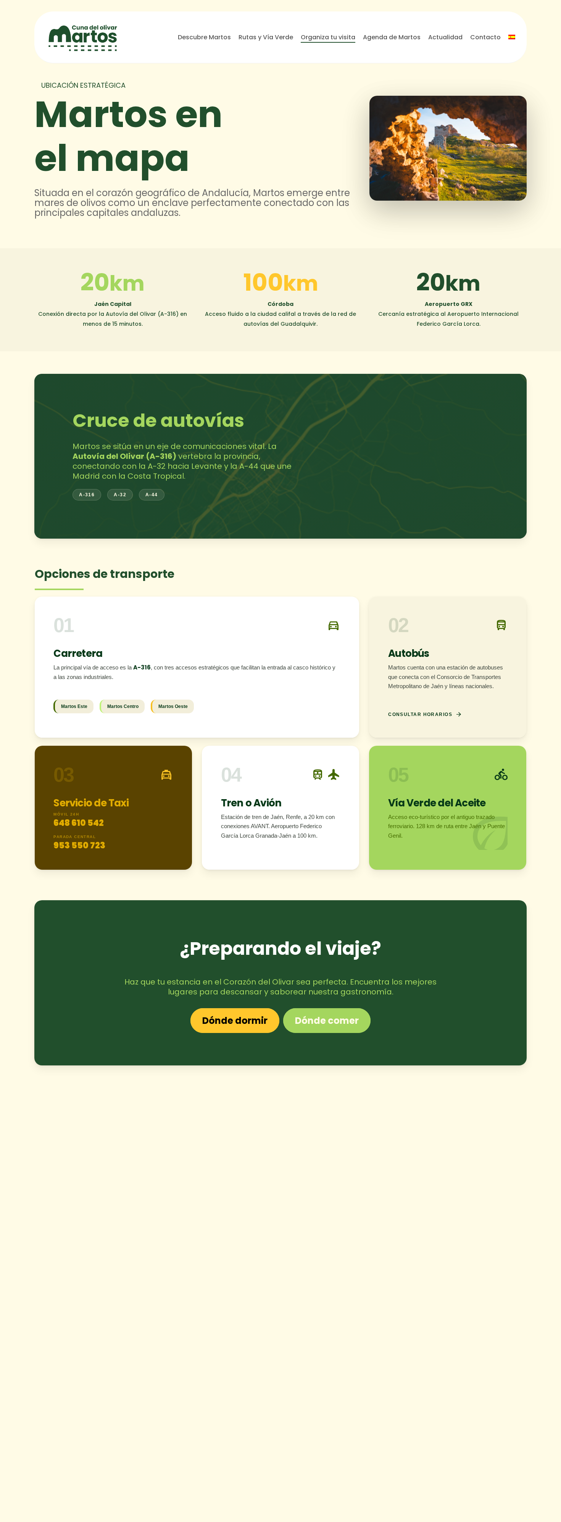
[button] (235, 1021)
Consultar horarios (425, 714)
